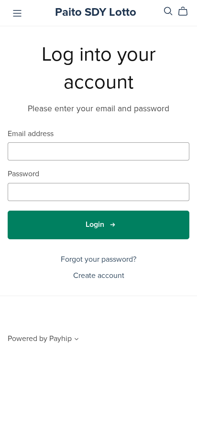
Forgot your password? (98, 259)
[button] (76, 340)
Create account (98, 275)
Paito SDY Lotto (95, 12)
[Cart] (187, 11)
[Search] (168, 11)
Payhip (60, 338)
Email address (31, 134)
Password (23, 174)
